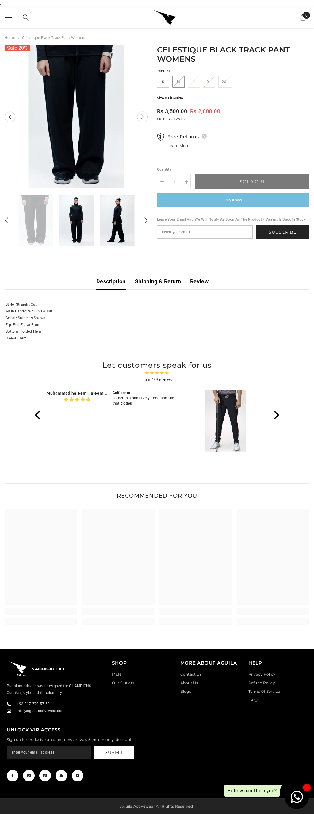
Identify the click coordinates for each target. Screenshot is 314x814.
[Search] (25, 17)
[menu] (8, 17)
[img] (157, 373)
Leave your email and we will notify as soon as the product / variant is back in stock (231, 219)
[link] (41, 611)
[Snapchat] (61, 775)
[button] (39, 415)
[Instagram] (29, 775)
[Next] (142, 116)
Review (199, 281)
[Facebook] (12, 775)
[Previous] (10, 116)
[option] (76, 116)
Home (10, 38)
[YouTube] (77, 775)
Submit (114, 752)
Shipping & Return (158, 281)
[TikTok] (45, 775)
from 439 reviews (157, 380)
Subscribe (282, 232)
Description (111, 281)
